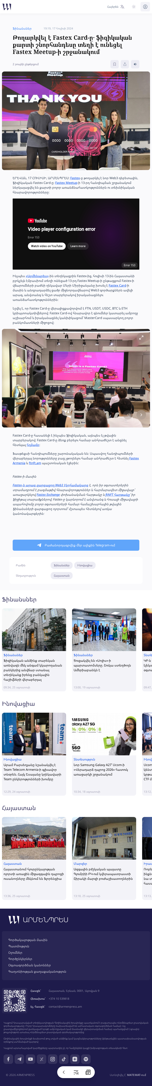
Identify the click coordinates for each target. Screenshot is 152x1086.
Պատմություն (18, 946)
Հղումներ (15, 952)
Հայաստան (61, 575)
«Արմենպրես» (37, 276)
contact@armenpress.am (65, 1006)
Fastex (75, 178)
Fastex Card (117, 285)
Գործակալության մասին (28, 940)
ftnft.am (35, 463)
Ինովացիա (84, 565)
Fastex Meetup (66, 183)
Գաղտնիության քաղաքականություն (37, 971)
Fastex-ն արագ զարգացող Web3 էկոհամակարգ (50, 485)
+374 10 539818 (59, 998)
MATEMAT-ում (136, 1075)
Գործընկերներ (20, 959)
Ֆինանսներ (61, 565)
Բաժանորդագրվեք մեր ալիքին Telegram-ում (80, 545)
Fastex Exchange (48, 494)
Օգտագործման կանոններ (29, 965)
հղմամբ (33, 445)
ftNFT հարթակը (117, 494)
